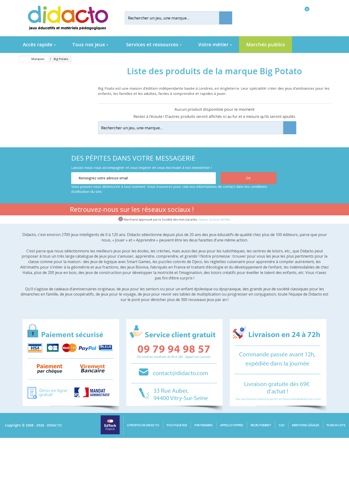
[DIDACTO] (67, 17)
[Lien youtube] (241, 210)
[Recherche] (225, 17)
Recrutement (261, 425)
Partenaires (203, 425)
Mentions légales (305, 425)
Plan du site (336, 425)
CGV (282, 425)
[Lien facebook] (226, 210)
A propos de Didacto (143, 425)
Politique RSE (177, 425)
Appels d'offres (231, 425)
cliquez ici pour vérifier (214, 220)
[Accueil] (21, 59)
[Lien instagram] (256, 210)
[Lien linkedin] (271, 210)
